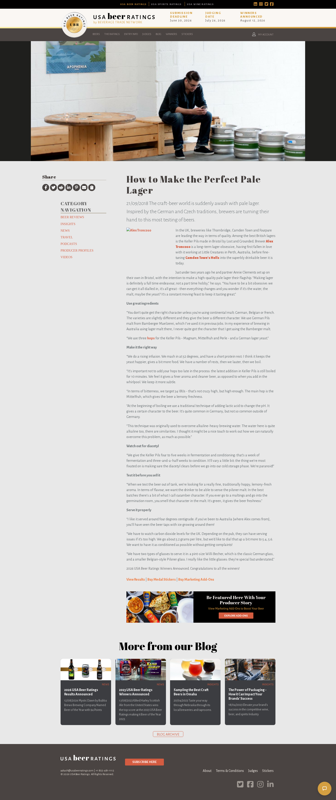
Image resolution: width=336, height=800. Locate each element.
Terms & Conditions (230, 771)
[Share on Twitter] (53, 187)
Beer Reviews (72, 217)
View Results (135, 579)
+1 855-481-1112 (105, 770)
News (65, 230)
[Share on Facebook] (45, 187)
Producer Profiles (77, 250)
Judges (146, 34)
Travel (67, 237)
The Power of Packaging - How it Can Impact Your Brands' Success (248, 694)
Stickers (187, 34)
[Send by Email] (84, 187)
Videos (66, 257)
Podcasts (69, 244)
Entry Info (131, 34)
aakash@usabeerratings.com (77, 770)
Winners (171, 34)
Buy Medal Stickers (161, 579)
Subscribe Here (144, 762)
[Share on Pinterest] (76, 187)
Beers (96, 34)
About (207, 771)
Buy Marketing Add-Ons (196, 579)
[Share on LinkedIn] (68, 187)
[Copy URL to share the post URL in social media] (91, 187)
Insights (68, 224)
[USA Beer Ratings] (74, 37)
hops (151, 338)
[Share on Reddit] (61, 187)
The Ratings (112, 34)
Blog (158, 34)
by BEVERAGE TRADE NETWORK (117, 22)
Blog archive (168, 734)
